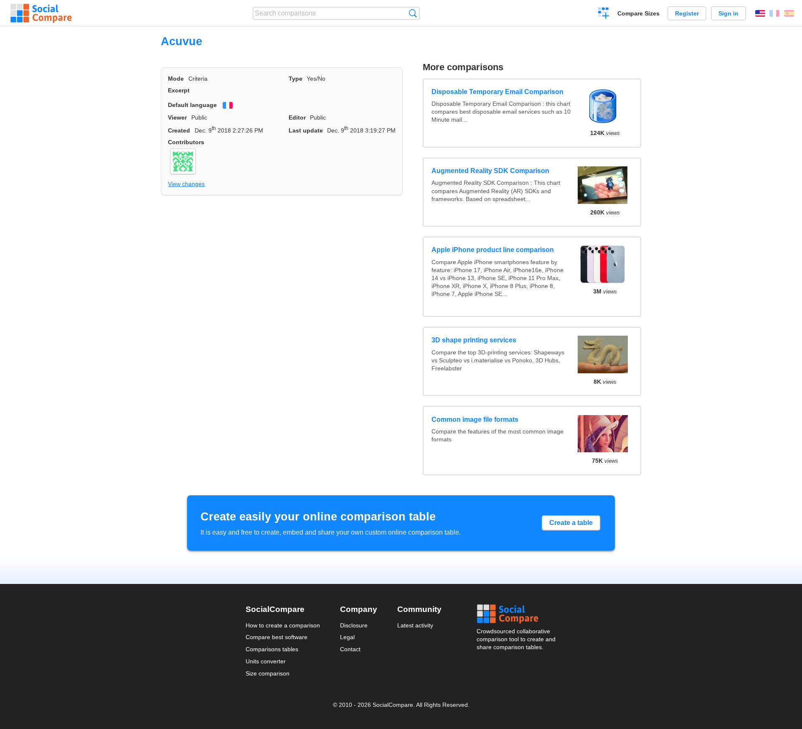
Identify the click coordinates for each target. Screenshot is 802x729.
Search (413, 13)
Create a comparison (603, 14)
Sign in (728, 13)
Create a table (571, 522)
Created (179, 130)
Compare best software (276, 637)
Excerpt (179, 90)
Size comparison (267, 673)
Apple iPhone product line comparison (492, 249)
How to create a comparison (283, 625)
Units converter (266, 661)
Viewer (177, 117)
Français (774, 13)
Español (789, 13)
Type (295, 78)
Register (687, 13)
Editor (297, 117)
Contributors (186, 142)
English (760, 13)
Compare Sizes (638, 13)
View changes (186, 184)
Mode (176, 78)
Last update (306, 130)
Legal (347, 637)
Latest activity (415, 625)
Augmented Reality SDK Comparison (490, 170)
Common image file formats (474, 419)
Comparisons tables (272, 649)
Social (517, 614)
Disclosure (354, 625)
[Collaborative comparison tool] (41, 13)
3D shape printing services (473, 340)
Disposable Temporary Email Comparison (497, 91)
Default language (192, 105)
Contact (350, 649)
